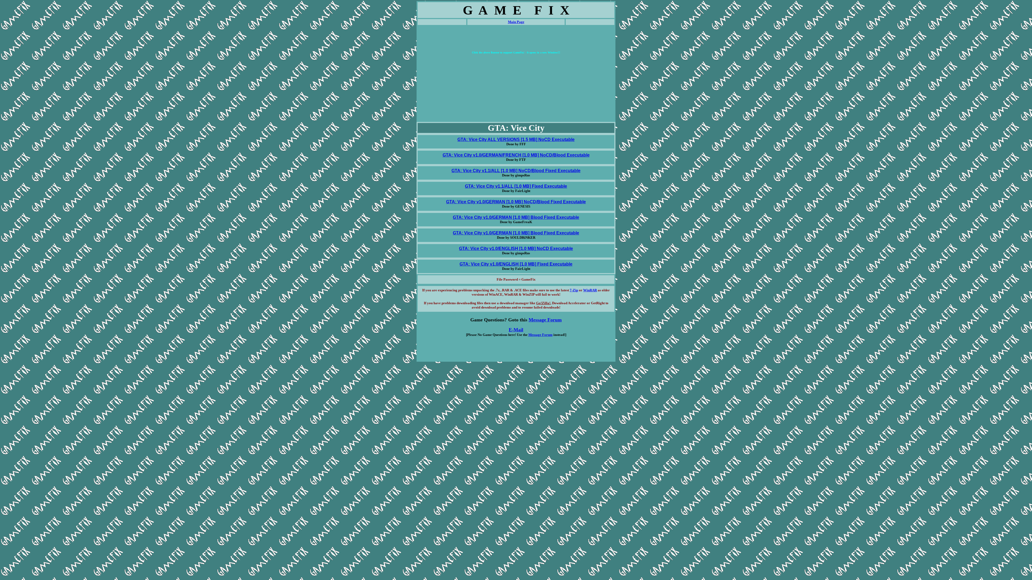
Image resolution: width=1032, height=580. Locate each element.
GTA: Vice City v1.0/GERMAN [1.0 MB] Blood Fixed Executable (516, 217)
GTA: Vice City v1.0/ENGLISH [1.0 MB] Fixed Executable (516, 264)
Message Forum (545, 319)
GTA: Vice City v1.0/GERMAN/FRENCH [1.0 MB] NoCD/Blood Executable (516, 155)
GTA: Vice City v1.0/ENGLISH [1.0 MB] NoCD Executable (516, 248)
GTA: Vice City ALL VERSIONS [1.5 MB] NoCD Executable (516, 139)
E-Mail (516, 329)
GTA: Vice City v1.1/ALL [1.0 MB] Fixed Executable (516, 186)
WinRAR (590, 290)
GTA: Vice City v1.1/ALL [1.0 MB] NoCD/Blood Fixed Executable (516, 170)
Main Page (516, 22)
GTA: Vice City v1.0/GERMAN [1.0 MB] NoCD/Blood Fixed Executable (516, 202)
